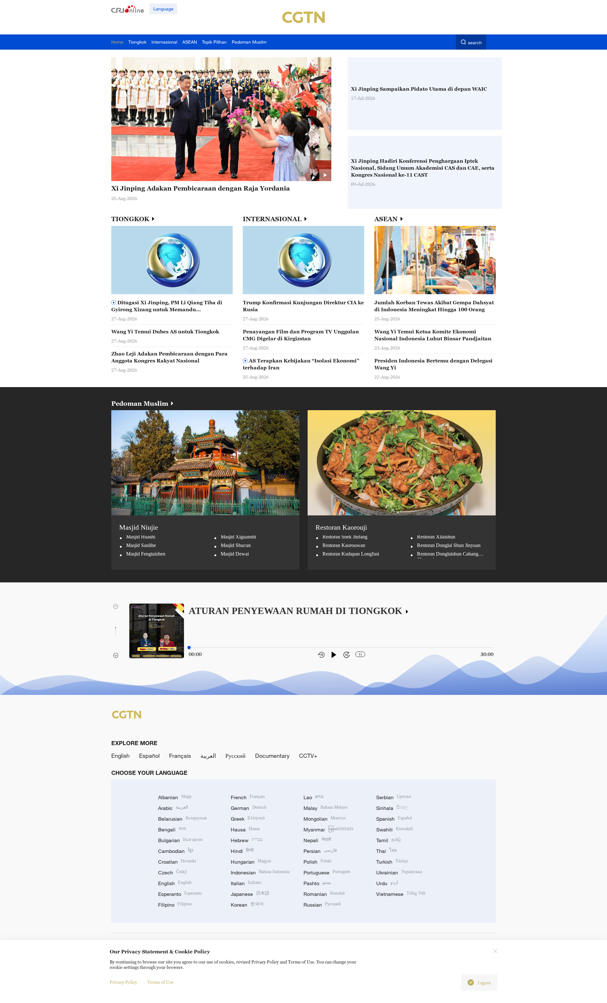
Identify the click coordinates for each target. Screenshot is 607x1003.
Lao (313, 797)
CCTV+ (308, 755)
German (249, 808)
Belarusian (182, 819)
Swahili (394, 829)
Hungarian (251, 862)
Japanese (250, 894)
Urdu (387, 883)
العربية (208, 755)
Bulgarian (180, 840)
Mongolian (325, 819)
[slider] (189, 647)
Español (149, 755)
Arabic (173, 808)
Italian (246, 883)
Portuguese (327, 872)
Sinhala (392, 808)
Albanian (175, 797)
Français (180, 755)
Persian (320, 851)
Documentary (272, 755)
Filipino (175, 905)
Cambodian (175, 851)
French (248, 797)
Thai (386, 851)
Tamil (388, 840)
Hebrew (247, 840)
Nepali (317, 840)
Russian (322, 905)
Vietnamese (401, 894)
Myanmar (328, 829)
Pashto (317, 883)
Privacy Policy (123, 982)
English (120, 755)
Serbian (393, 797)
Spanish (394, 819)
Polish (318, 862)
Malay (325, 808)
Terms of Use (160, 982)
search (475, 42)
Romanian (324, 894)
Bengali (172, 829)
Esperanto (180, 894)
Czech (172, 872)
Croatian (177, 862)
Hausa (245, 829)
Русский (235, 755)
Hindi (242, 851)
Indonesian (260, 872)
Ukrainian (399, 872)
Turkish (392, 862)
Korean (247, 905)
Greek (248, 819)
